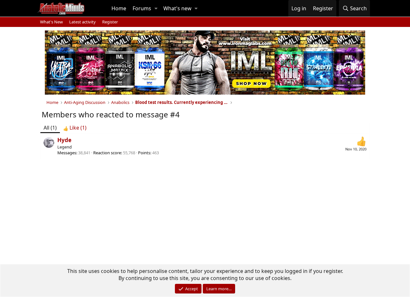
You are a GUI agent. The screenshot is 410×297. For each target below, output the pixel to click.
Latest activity (82, 22)
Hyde (64, 140)
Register (110, 22)
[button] (156, 8)
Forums (142, 8)
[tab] (75, 127)
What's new (177, 8)
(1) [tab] (50, 127)
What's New (51, 22)
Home (118, 8)
